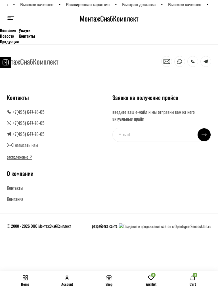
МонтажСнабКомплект (109, 18)
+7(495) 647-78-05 (29, 111)
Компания (8, 30)
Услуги (24, 30)
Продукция (9, 41)
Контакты (27, 36)
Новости (7, 36)
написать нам (26, 145)
